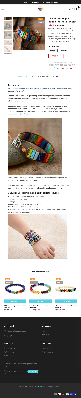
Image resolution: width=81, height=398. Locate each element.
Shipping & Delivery (40, 76)
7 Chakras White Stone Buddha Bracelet (66, 307)
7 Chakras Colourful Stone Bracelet (38, 307)
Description (23, 76)
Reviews (56, 76)
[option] (29, 33)
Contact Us (46, 348)
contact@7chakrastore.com (17, 331)
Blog (43, 331)
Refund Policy (9, 352)
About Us (45, 335)
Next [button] (39, 34)
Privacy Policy (9, 355)
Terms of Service (10, 348)
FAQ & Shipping (47, 352)
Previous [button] (16, 35)
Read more (15, 301)
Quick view (23, 280)
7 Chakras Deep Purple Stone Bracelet (14, 307)
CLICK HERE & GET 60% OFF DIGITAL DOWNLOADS (41, 2)
